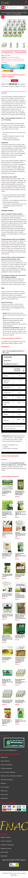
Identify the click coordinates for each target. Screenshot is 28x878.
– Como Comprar (4, 787)
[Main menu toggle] (2, 7)
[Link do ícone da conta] (26, 7)
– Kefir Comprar (4, 852)
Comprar (14, 80)
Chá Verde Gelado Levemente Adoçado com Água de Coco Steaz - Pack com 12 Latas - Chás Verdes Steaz (12, 60)
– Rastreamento (4, 798)
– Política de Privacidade (6, 779)
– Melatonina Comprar (5, 848)
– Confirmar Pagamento (6, 768)
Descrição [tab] (4, 93)
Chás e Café (10, 57)
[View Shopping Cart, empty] (25, 2)
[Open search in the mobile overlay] (15, 7)
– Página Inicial (4, 757)
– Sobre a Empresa (5, 761)
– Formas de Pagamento (6, 764)
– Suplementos (4, 856)
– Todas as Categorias (5, 841)
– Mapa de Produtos (5, 837)
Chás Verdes (16, 57)
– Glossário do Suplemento (7, 844)
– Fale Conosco (4, 794)
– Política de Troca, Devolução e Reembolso (11, 776)
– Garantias (3, 783)
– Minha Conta (3, 790)
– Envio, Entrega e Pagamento (7, 772)
